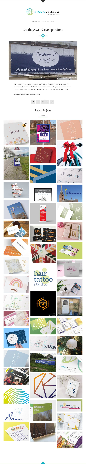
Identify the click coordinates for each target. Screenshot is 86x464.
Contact (52, 21)
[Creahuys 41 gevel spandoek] (43, 60)
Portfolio (34, 21)
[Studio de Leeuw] (43, 12)
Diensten (43, 21)
